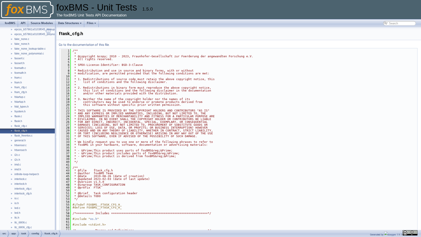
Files (90, 23)
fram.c (18, 77)
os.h (93, 219)
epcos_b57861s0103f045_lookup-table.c (39, 29)
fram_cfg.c (20, 87)
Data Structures (68, 23)
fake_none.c (21, 39)
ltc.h (16, 217)
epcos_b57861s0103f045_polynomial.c (38, 34)
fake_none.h (21, 43)
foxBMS (10, 23)
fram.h (18, 82)
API (23, 23)
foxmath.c (20, 68)
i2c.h (17, 159)
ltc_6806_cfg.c (23, 227)
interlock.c (20, 179)
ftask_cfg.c (20, 125)
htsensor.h (20, 150)
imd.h (17, 169)
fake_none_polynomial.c (29, 53)
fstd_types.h (21, 106)
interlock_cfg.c (23, 188)
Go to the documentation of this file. (84, 45)
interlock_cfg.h (23, 193)
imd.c (17, 164)
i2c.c (17, 154)
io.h (16, 203)
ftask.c (18, 116)
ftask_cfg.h (20, 130)
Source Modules (42, 23)
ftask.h (18, 121)
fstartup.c (19, 97)
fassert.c (19, 58)
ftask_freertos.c (23, 135)
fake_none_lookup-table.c (30, 48)
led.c (17, 208)
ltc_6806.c (20, 222)
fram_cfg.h (20, 92)
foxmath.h (20, 72)
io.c (16, 198)
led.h (17, 212)
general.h (20, 140)
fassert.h (19, 63)
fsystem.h (20, 111)
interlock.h (20, 183)
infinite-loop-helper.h (26, 174)
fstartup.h (19, 101)
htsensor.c (20, 145)
